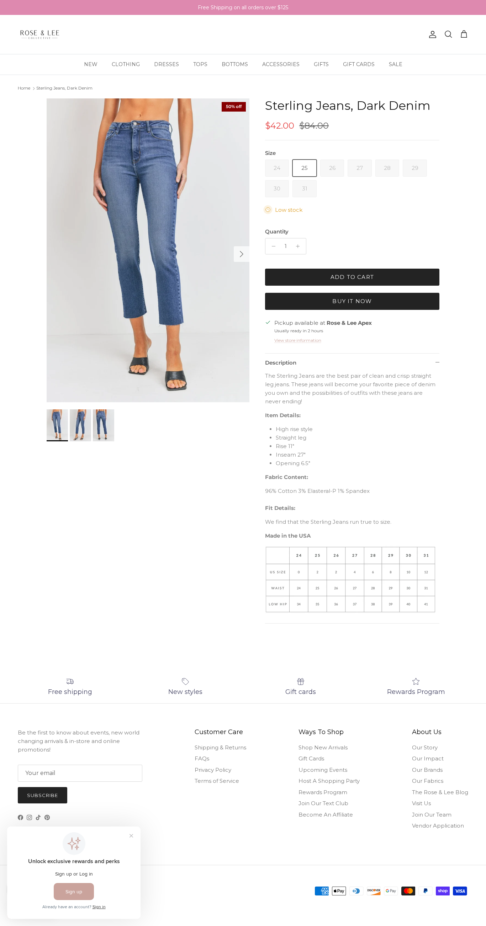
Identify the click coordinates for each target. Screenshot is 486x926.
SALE (395, 64)
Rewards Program (323, 792)
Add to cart (352, 277)
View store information (297, 340)
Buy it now (352, 301)
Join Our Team (431, 814)
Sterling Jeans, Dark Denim (64, 88)
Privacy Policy (213, 769)
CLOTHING (126, 64)
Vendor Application (438, 825)
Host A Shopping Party (329, 780)
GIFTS (321, 64)
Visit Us (421, 803)
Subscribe (42, 795)
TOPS (200, 64)
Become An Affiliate (326, 814)
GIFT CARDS (359, 64)
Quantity (277, 231)
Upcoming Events (323, 769)
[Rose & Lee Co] (40, 34)
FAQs (202, 758)
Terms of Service (217, 780)
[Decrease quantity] (271, 246)
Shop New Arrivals (323, 747)
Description (280, 362)
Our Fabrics (427, 780)
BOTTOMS (235, 64)
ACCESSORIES (281, 64)
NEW (90, 64)
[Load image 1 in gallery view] (148, 250)
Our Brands (427, 769)
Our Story (425, 747)
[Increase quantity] (300, 246)
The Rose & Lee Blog (440, 792)
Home (24, 88)
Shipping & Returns (220, 747)
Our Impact (428, 758)
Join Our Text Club (323, 803)
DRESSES (166, 64)
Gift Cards (311, 758)
